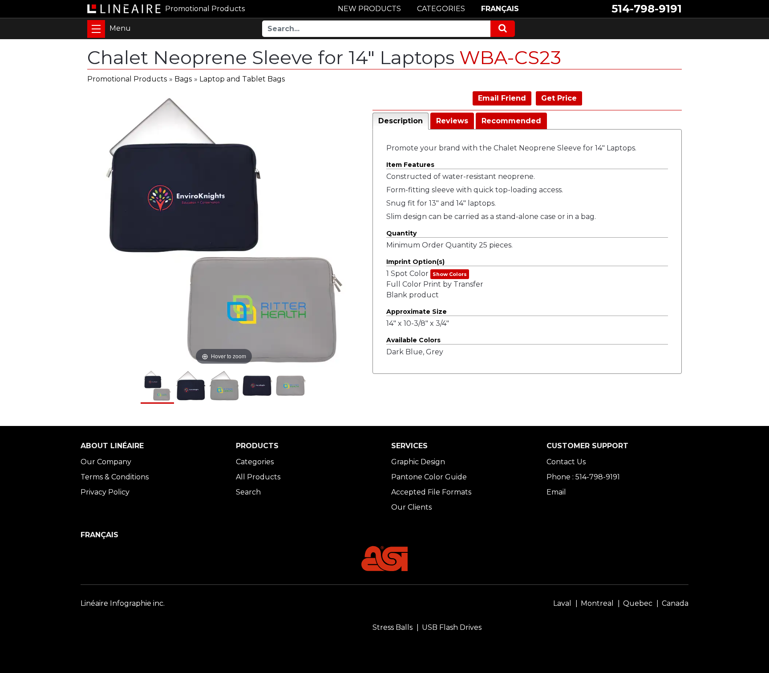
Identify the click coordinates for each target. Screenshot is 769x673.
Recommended (511, 121)
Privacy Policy (105, 492)
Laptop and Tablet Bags (242, 79)
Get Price (559, 98)
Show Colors (450, 274)
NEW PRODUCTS (369, 8)
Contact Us (566, 462)
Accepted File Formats (431, 492)
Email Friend (502, 98)
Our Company (106, 462)
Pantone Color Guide (429, 477)
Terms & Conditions (115, 477)
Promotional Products (127, 79)
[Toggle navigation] (96, 29)
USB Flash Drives (452, 627)
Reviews (452, 121)
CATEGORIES (441, 8)
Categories (255, 462)
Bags (183, 79)
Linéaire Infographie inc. (123, 603)
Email (556, 492)
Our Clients (411, 507)
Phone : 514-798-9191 (583, 477)
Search (248, 492)
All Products (258, 477)
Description (400, 121)
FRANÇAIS (500, 8)
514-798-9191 (646, 8)
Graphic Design (418, 462)
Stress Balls (392, 627)
